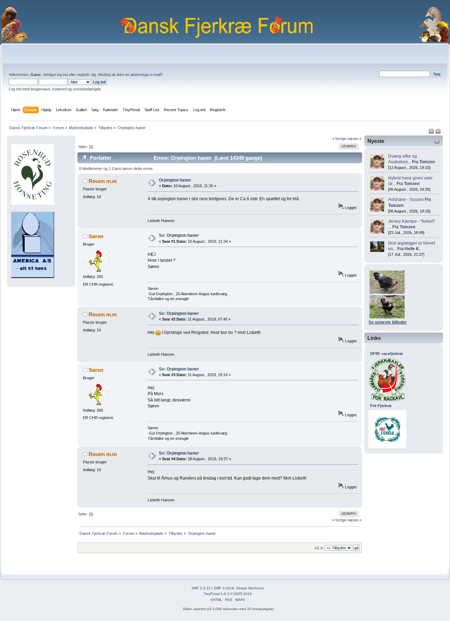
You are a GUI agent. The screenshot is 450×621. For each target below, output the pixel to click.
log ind (62, 74)
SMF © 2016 (224, 588)
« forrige (339, 139)
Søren (96, 236)
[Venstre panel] (432, 132)
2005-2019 (243, 594)
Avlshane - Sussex (406, 199)
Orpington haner (175, 180)
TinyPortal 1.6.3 (216, 594)
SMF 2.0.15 (201, 588)
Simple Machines (250, 588)
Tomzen (427, 161)
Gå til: (319, 548)
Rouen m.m (103, 181)
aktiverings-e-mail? (146, 74)
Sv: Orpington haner (179, 235)
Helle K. (412, 248)
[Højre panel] (438, 132)
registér (83, 74)
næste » (354, 139)
